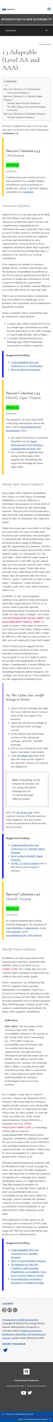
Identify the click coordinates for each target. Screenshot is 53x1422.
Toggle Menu (49, 9)
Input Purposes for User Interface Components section (27, 445)
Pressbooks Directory (36, 1386)
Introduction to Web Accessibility (26, 19)
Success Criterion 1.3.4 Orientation (22, 89)
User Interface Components (22, 928)
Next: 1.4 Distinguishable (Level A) (33, 1419)
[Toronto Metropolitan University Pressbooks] (9, 9)
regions (15, 931)
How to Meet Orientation (25, 369)
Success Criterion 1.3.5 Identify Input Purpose (23, 98)
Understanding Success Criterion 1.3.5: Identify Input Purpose (28, 849)
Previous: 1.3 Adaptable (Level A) (19, 1414)
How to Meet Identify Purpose (28, 1260)
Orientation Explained (18, 92)
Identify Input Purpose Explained (23, 103)
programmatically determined (23, 935)
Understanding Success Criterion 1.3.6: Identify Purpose (25, 1253)
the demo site (25, 755)
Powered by (26, 1380)
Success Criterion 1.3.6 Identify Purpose (24, 113)
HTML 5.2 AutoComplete (25, 863)
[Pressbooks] (27, 1372)
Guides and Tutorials (15, 1386)
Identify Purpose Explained (20, 117)
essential (28, 191)
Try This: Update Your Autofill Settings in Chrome (26, 108)
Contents (10, 30)
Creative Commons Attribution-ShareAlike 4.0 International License (24, 1334)
